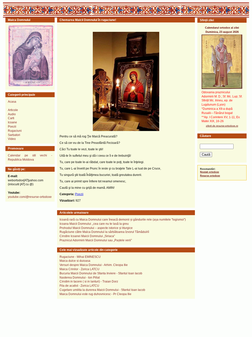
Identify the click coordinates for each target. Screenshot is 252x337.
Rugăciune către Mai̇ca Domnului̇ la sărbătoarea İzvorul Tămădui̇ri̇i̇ (104, 232)
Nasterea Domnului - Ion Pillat (80, 277)
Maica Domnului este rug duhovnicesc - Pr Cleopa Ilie (95, 294)
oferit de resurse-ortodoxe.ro (222, 125)
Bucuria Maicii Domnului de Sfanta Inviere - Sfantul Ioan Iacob (101, 273)
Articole (13, 110)
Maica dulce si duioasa (75, 260)
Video (12, 139)
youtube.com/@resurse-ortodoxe (30, 197)
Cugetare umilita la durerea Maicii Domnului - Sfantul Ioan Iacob (102, 290)
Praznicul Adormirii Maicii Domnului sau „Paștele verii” (96, 240)
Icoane (12, 122)
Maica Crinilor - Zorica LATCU (79, 269)
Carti (11, 118)
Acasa (12, 101)
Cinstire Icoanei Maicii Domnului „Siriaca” (87, 236)
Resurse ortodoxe (210, 175)
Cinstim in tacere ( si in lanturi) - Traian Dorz (89, 281)
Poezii (12, 126)
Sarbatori (14, 135)
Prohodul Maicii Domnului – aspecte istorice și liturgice (96, 228)
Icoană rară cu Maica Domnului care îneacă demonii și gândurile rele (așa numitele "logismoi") (123, 219)
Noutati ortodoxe (209, 172)
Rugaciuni (15, 130)
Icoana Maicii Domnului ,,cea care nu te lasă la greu (94, 223)
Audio (12, 114)
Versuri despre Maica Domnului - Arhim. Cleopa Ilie (94, 265)
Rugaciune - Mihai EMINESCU (80, 257)
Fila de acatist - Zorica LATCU (79, 285)
